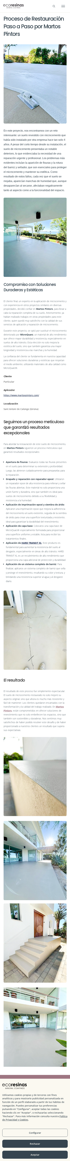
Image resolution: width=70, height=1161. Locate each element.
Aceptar (35, 1154)
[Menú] (63, 6)
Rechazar (35, 1143)
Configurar (35, 1132)
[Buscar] (53, 6)
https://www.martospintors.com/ (21, 395)
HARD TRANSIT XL (31, 542)
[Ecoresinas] (13, 6)
